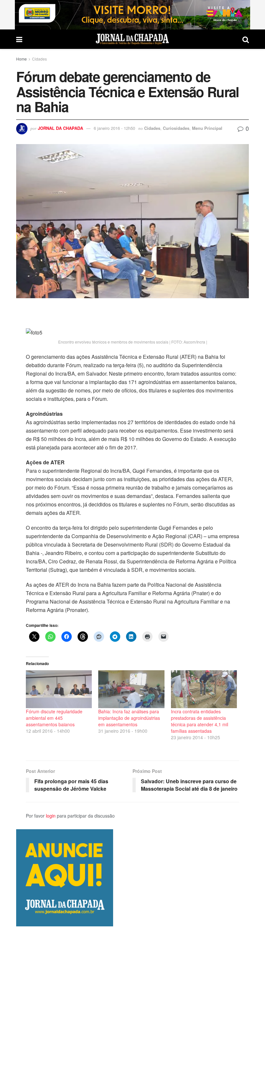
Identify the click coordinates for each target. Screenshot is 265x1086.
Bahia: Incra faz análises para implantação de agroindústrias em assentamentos (129, 718)
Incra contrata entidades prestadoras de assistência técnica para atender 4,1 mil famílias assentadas (199, 721)
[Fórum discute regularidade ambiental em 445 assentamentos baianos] (59, 689)
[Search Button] (245, 39)
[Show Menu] (19, 39)
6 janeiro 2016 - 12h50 (114, 128)
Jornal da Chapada (60, 128)
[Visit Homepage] (132, 39)
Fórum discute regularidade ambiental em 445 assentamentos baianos (54, 718)
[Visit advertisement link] (132, 14)
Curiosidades (176, 128)
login (51, 815)
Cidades (39, 59)
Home (21, 59)
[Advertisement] (132, 1006)
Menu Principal (207, 128)
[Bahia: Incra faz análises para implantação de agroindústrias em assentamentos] (131, 689)
